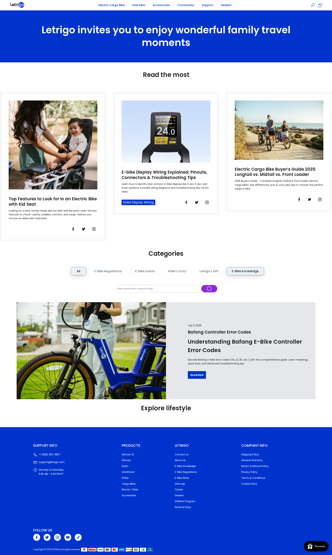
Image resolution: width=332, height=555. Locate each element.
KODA (125, 478)
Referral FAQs (183, 507)
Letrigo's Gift (209, 271)
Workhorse (128, 472)
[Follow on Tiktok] (78, 537)
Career (179, 489)
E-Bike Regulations (108, 271)
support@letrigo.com (51, 462)
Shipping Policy (250, 454)
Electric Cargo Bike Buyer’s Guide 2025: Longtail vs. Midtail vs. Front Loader (275, 172)
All (78, 271)
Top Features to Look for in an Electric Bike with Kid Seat (53, 201)
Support (207, 5)
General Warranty (252, 460)
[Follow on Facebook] (73, 229)
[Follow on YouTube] (67, 537)
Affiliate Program (185, 501)
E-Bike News (182, 478)
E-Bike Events (145, 271)
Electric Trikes (130, 489)
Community (185, 5)
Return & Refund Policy (255, 466)
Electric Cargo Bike (111, 5)
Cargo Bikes (129, 484)
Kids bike (138, 5)
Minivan (126, 460)
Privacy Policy (249, 472)
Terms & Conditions (253, 478)
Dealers (226, 5)
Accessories (161, 5)
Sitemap (180, 484)
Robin (125, 466)
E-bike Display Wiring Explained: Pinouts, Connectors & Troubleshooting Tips (164, 175)
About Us (180, 460)
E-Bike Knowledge (245, 271)
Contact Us (181, 454)
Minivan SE (128, 454)
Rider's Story (177, 271)
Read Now (196, 375)
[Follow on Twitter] (83, 229)
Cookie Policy (249, 484)
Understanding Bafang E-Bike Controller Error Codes (245, 346)
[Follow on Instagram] (57, 537)
